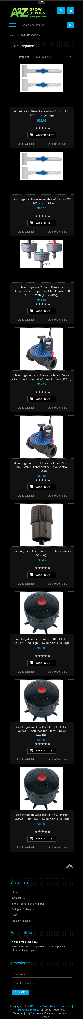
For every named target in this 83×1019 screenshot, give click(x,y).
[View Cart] (70, 10)
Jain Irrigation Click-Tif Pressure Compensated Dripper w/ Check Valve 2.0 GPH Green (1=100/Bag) (42, 291)
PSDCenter (42, 1017)
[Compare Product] (61, 10)
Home (12, 35)
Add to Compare (57, 143)
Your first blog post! (25, 941)
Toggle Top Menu (41, 2)
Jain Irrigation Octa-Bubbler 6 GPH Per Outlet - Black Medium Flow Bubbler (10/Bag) (42, 730)
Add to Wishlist (25, 143)
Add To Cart (44, 135)
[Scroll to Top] (69, 867)
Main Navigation (12, 25)
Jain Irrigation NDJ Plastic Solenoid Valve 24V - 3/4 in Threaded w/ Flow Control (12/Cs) (41, 466)
